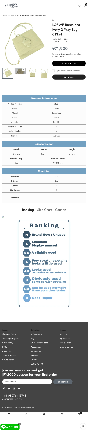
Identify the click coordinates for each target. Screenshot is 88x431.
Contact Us (6, 351)
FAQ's (4, 347)
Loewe (11, 15)
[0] (84, 6)
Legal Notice (64, 338)
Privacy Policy (65, 342)
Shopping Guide (9, 334)
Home (5, 15)
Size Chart (44, 209)
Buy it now (69, 77)
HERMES (34, 355)
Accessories (36, 347)
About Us (63, 334)
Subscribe (63, 381)
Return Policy (7, 342)
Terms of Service (9, 355)
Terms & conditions (73, 71)
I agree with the (68, 71)
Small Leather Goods (39, 342)
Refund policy (8, 359)
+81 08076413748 (14, 396)
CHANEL (34, 359)
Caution (60, 209)
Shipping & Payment (10, 338)
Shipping (64, 54)
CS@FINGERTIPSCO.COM (12, 399)
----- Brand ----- (36, 351)
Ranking (28, 209)
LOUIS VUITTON (37, 364)
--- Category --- (36, 334)
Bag (32, 338)
